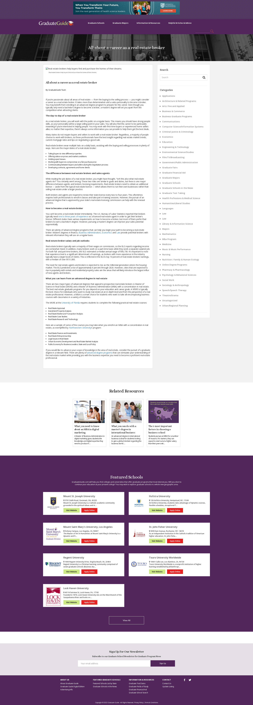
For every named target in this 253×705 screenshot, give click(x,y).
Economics (107, 232)
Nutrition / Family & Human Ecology (180, 259)
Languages (167, 208)
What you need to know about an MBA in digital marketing (86, 429)
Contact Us (166, 683)
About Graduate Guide (69, 683)
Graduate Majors (120, 23)
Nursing (166, 254)
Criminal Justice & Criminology (177, 131)
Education (167, 142)
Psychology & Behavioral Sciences (179, 275)
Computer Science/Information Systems (182, 126)
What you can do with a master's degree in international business (123, 429)
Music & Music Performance (176, 249)
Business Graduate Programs (177, 116)
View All (126, 620)
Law (118, 232)
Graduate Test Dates (137, 683)
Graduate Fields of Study (138, 686)
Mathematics (169, 234)
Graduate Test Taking (173, 193)
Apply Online (89, 510)
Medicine (166, 244)
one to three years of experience (73, 216)
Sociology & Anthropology (175, 285)
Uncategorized (169, 300)
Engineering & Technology (175, 147)
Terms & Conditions (151, 702)
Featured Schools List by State (105, 683)
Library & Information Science (177, 223)
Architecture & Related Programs (179, 101)
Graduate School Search (138, 692)
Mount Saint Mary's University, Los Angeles (88, 526)
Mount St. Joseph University (79, 496)
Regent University (73, 557)
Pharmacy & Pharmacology (176, 269)
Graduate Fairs (169, 167)
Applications (168, 96)
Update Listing (168, 686)
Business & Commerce (173, 111)
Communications (171, 121)
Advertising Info (66, 689)
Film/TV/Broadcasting (173, 157)
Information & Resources (148, 23)
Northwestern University (80, 327)
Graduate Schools (96, 23)
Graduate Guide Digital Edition (72, 686)
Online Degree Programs (174, 264)
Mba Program (169, 239)
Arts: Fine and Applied (173, 106)
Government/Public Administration (180, 162)
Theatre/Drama (170, 295)
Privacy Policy (138, 702)
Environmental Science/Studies (178, 152)
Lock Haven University (76, 588)
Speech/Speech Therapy (174, 290)
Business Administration (90, 232)
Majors (165, 228)
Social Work (168, 280)
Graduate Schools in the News (177, 188)
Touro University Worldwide (165, 557)
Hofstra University (159, 496)
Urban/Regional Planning (175, 305)
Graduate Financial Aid (174, 172)
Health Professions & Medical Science (181, 198)
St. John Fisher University (163, 526)
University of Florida (71, 302)
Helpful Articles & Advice (180, 23)
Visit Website (71, 510)
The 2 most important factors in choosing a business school (160, 429)
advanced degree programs (99, 352)
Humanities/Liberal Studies (176, 203)
